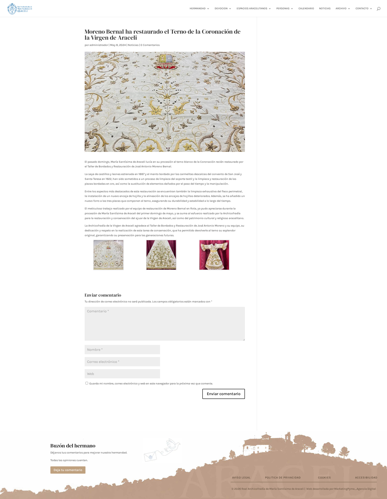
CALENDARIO (306, 8)
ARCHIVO (341, 8)
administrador (98, 45)
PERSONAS (282, 8)
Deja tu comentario (68, 470)
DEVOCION (221, 8)
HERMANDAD (198, 8)
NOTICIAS (325, 8)
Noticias (133, 45)
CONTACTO (362, 8)
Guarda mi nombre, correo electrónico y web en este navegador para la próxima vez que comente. (151, 383)
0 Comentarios (150, 45)
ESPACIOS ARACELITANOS (252, 8)
